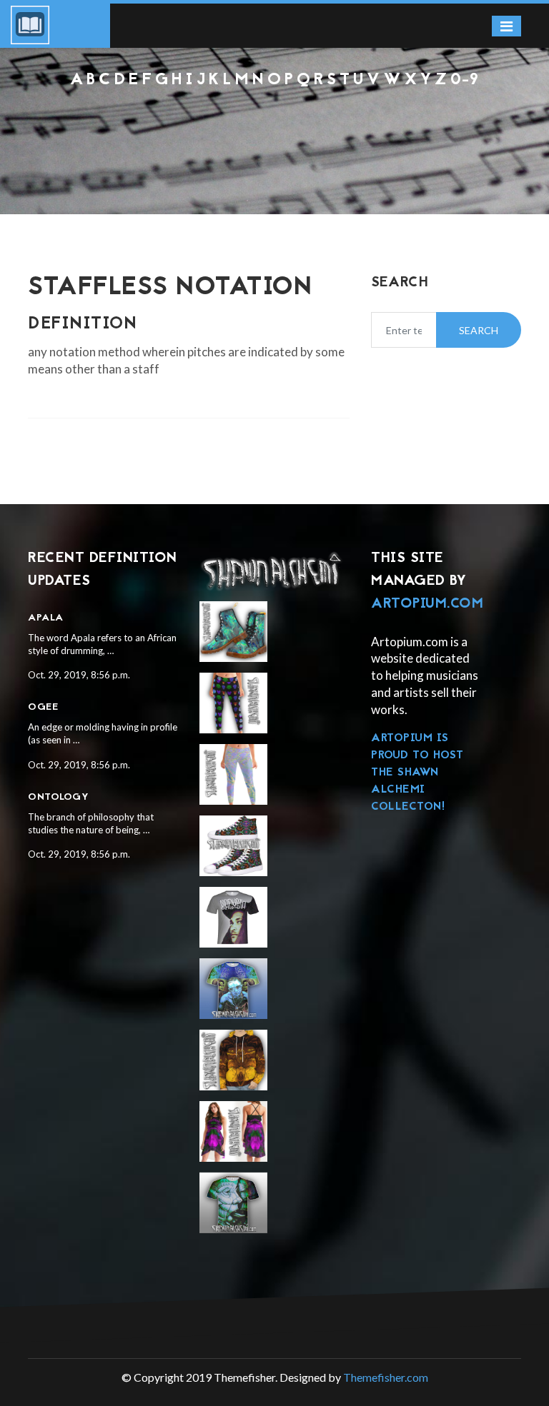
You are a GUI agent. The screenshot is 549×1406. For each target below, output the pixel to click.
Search (478, 330)
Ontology (58, 797)
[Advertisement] (274, 128)
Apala (46, 618)
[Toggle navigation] (506, 26)
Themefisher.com (385, 1377)
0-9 (464, 80)
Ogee (43, 707)
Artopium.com (427, 604)
